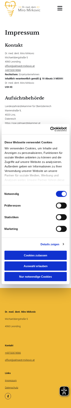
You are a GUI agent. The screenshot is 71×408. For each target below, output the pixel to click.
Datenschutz (11, 387)
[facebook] (8, 396)
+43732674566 (13, 70)
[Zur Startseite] (22, 8)
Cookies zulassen (35, 255)
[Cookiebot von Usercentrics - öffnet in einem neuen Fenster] (50, 129)
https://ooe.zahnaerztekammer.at (22, 123)
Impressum (11, 380)
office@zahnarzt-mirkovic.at (20, 66)
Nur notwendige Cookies (35, 276)
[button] (54, 8)
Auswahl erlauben (36, 265)
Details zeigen (50, 244)
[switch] (61, 206)
